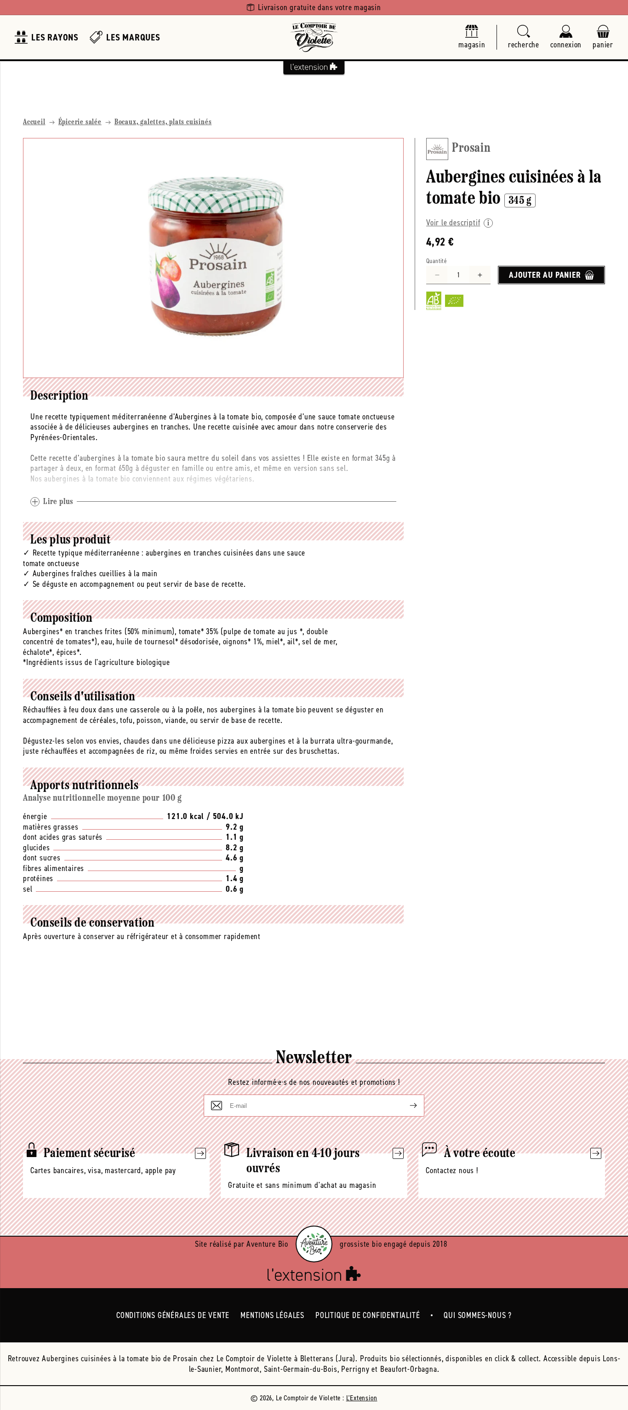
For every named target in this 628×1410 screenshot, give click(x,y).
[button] (523, 37)
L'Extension (361, 1398)
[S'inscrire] (406, 1105)
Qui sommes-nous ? (478, 1315)
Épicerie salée (80, 122)
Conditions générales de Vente (172, 1315)
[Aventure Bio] (314, 1244)
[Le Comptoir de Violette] (314, 37)
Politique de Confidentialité (367, 1315)
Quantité (436, 261)
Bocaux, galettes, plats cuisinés (163, 122)
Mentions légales (272, 1315)
